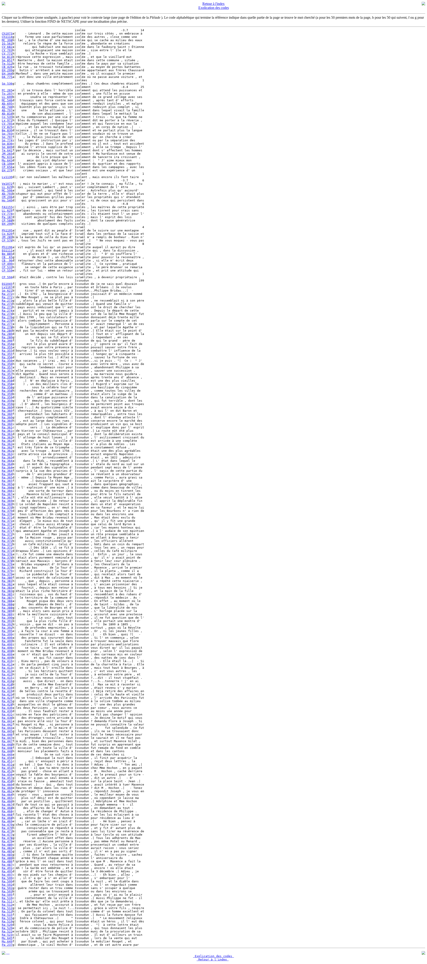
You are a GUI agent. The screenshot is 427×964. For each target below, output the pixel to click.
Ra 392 (7, 624)
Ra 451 (7, 761)
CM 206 (7, 197)
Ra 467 (7, 804)
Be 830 (7, 130)
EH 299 (7, 70)
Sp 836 (7, 143)
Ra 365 (7, 477)
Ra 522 (7, 931)
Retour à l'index (213, 4)
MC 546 (7, 100)
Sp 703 (7, 133)
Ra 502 (7, 884)
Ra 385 (7, 594)
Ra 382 (7, 584)
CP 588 (7, 220)
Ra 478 (7, 838)
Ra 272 (7, 294)
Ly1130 (7, 177)
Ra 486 (7, 858)
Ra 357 (7, 367)
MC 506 (7, 190)
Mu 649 (7, 941)
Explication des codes (213, 8)
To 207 (7, 93)
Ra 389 (7, 611)
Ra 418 (7, 684)
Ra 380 (7, 577)
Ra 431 (7, 714)
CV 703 (7, 50)
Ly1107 (7, 287)
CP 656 (7, 167)
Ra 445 (7, 731)
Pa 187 (7, 217)
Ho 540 (7, 200)
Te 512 (7, 63)
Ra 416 (7, 681)
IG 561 (7, 43)
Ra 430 (7, 707)
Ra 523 (7, 934)
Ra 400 (7, 637)
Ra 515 (7, 914)
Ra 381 (7, 581)
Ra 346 (7, 340)
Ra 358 (7, 377)
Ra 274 (7, 310)
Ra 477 (7, 834)
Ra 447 (7, 737)
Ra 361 (7, 427)
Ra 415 (7, 674)
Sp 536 (7, 83)
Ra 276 (7, 317)
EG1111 (7, 250)
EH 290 (7, 223)
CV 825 (7, 127)
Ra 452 (7, 771)
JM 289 (7, 237)
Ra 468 (7, 808)
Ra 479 (7, 841)
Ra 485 (7, 851)
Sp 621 (7, 290)
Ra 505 (7, 894)
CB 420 (7, 67)
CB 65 (7, 257)
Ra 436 (7, 717)
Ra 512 (7, 904)
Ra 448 (7, 744)
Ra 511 (7, 901)
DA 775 (7, 77)
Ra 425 (7, 701)
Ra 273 (7, 300)
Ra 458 (7, 781)
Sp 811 (7, 57)
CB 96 (7, 260)
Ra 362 (7, 440)
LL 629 (7, 187)
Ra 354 (7, 344)
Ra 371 (7, 517)
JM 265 (7, 153)
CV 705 (7, 123)
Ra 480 (7, 844)
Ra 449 (7, 754)
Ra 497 (7, 874)
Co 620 (7, 233)
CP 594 (7, 277)
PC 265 (7, 90)
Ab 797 (7, 110)
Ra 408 (7, 651)
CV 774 (7, 213)
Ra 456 (7, 774)
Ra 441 (7, 721)
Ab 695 (7, 103)
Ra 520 (7, 924)
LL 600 (7, 97)
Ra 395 (7, 631)
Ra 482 (7, 848)
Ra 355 (7, 347)
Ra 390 (7, 617)
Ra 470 (7, 824)
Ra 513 (7, 911)
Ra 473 (7, 831)
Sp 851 (7, 60)
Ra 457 (7, 778)
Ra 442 (7, 724)
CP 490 (7, 263)
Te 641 (7, 150)
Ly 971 (7, 120)
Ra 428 (7, 704)
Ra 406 (7, 647)
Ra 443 (7, 727)
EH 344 (7, 73)
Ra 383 (7, 587)
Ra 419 (7, 687)
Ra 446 (7, 734)
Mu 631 (7, 157)
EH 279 (7, 170)
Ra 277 (7, 324)
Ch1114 (7, 36)
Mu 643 (7, 160)
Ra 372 (7, 537)
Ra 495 (7, 871)
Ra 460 (7, 784)
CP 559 (7, 270)
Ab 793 (7, 193)
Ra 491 (7, 868)
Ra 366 (7, 487)
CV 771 (7, 53)
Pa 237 (7, 944)
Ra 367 (7, 494)
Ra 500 (7, 878)
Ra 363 (7, 454)
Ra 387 (7, 597)
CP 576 (7, 240)
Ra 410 (7, 661)
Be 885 (7, 253)
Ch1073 (7, 33)
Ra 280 (7, 330)
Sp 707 (7, 137)
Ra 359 (7, 394)
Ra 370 (7, 507)
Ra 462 (7, 791)
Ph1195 (7, 230)
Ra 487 (7, 864)
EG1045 (7, 284)
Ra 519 (7, 921)
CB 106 (7, 163)
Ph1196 (7, 247)
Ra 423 (7, 694)
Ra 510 (7, 898)
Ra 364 (7, 460)
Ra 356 (7, 357)
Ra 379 (7, 564)
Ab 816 (7, 113)
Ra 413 (7, 664)
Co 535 (7, 117)
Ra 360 (7, 407)
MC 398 (7, 40)
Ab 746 (7, 107)
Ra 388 (7, 601)
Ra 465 (7, 798)
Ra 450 (7, 757)
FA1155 (7, 207)
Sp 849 (7, 147)
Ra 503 (7, 891)
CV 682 (7, 47)
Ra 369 (7, 500)
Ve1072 (7, 183)
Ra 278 (7, 327)
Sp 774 (7, 140)
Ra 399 (7, 634)
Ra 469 (7, 821)
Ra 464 (7, 794)
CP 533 (7, 267)
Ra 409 (7, 654)
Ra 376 (7, 554)
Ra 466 (7, 801)
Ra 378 (7, 561)
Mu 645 (7, 938)
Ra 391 (7, 621)
